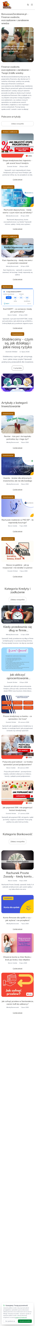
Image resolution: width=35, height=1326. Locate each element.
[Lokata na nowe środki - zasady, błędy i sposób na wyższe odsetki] (17, 44)
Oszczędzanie (10, 42)
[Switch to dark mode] (28, 4)
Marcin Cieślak (12, 315)
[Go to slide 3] (30, 59)
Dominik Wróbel (12, 166)
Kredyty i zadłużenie (10, 132)
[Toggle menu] (32, 5)
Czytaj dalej (17, 368)
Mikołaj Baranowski (10, 55)
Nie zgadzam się (10, 1321)
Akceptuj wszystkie (24, 1321)
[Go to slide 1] (27, 59)
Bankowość (7, 287)
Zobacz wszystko (17, 124)
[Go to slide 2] (29, 59)
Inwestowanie (17, 334)
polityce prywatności (21, 1317)
